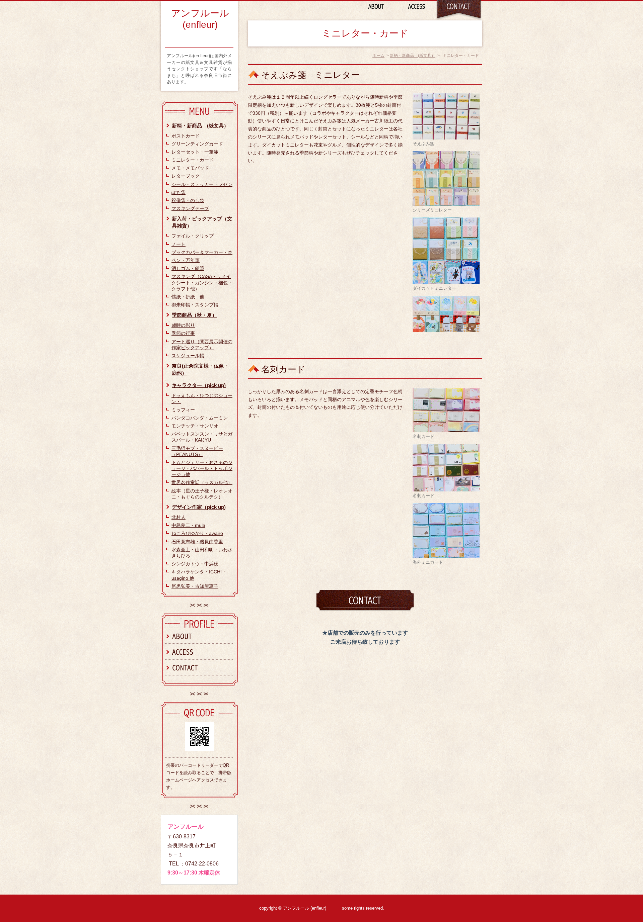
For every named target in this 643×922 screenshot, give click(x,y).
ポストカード (185, 136)
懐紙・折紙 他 (187, 296)
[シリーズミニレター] (446, 178)
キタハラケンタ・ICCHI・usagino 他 (198, 574)
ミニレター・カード (192, 160)
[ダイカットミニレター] (446, 250)
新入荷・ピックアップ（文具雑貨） (202, 222)
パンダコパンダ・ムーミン (199, 418)
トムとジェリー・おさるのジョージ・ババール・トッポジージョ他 (201, 468)
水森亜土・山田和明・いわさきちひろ (201, 552)
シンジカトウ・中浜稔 (194, 563)
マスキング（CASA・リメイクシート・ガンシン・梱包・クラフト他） (201, 282)
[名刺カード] (446, 409)
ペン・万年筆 (185, 260)
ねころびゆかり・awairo (197, 533)
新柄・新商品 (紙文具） (412, 55)
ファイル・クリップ (192, 236)
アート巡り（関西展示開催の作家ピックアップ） (201, 344)
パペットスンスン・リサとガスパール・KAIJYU (201, 437)
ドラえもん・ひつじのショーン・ (201, 398)
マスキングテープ (190, 208)
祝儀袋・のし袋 (187, 200)
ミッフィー (183, 409)
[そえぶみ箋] (446, 116)
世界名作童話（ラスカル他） (201, 482)
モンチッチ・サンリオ (194, 426)
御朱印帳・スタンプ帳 (194, 304)
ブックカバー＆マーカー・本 (201, 252)
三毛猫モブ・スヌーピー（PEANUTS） (197, 451)
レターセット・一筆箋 (194, 152)
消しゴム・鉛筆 (187, 268)
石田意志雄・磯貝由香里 (197, 541)
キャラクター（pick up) (199, 385)
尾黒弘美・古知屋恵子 (194, 586)
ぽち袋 (178, 192)
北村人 (178, 517)
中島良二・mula (188, 525)
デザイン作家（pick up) (199, 507)
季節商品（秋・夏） (194, 315)
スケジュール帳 (187, 355)
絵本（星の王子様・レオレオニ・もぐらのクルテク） (201, 493)
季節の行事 (183, 333)
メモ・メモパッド (190, 168)
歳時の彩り (183, 325)
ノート (178, 244)
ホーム (378, 55)
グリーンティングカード (197, 144)
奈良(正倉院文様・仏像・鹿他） (200, 369)
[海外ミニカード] (446, 530)
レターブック (185, 176)
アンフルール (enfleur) (200, 19)
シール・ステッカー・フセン (201, 184)
